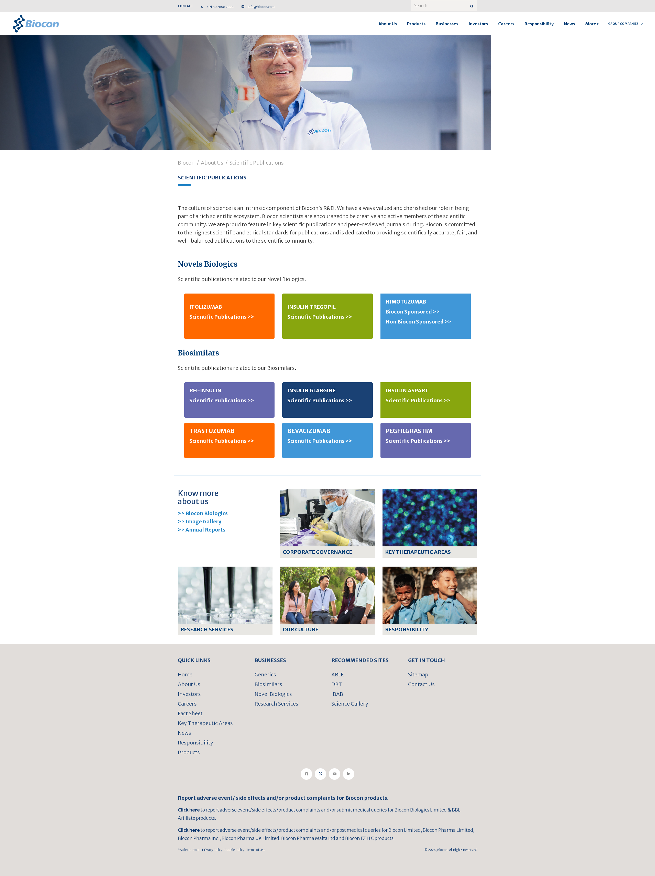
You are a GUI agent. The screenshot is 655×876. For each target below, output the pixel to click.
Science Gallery (349, 703)
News (569, 23)
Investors (478, 23)
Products (416, 23)
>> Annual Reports (201, 529)
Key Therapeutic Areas (205, 723)
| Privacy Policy (211, 850)
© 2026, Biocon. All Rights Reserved (450, 850)
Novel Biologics (273, 694)
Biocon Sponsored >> (413, 311)
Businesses (447, 23)
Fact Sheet (190, 713)
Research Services (276, 703)
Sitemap (418, 674)
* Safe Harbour (189, 850)
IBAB (337, 694)
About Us (387, 23)
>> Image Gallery (199, 521)
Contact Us (421, 684)
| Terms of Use (254, 850)
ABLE (337, 674)
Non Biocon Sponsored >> (418, 321)
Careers (506, 23)
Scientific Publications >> (221, 316)
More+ (592, 23)
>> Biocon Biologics (203, 513)
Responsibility (539, 23)
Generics (265, 674)
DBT (336, 684)
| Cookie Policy (233, 850)
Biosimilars (268, 684)
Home (185, 674)
